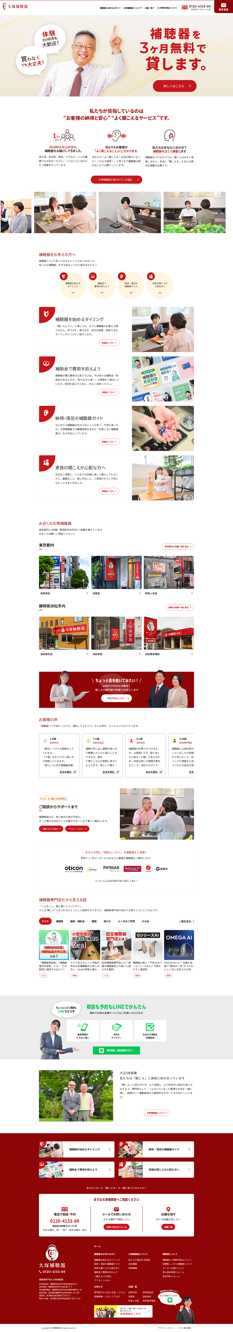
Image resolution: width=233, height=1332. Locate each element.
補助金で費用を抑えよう (106, 1272)
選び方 (107, 921)
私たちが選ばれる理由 (139, 1259)
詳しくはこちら (173, 86)
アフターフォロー (76, 828)
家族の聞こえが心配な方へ (107, 1268)
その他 (145, 921)
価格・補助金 (77, 921)
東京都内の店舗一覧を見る (177, 546)
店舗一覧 (149, 8)
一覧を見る (185, 921)
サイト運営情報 (184, 1328)
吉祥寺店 (132, 1292)
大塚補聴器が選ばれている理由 (115, 179)
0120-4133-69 (64, 1221)
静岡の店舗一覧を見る (179, 607)
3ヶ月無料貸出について (167, 7)
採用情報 (132, 1268)
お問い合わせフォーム (116, 1226)
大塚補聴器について (132, 8)
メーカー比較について (173, 1268)
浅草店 (131, 1296)
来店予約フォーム (171, 1276)
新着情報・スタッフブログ (107, 1296)
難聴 (94, 921)
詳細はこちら (108, 342)
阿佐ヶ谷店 (133, 1300)
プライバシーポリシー (166, 1328)
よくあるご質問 (126, 921)
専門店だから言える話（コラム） (110, 1292)
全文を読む (65, 772)
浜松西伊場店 (149, 1300)
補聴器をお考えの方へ (110, 8)
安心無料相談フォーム (173, 1272)
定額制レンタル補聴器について (177, 1263)
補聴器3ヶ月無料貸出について (177, 1259)
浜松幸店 (147, 1296)
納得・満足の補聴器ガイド (107, 1263)
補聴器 (59, 921)
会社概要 (132, 1263)
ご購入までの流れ (50, 828)
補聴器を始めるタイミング (107, 1259)
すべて (45, 921)
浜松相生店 (148, 1292)
